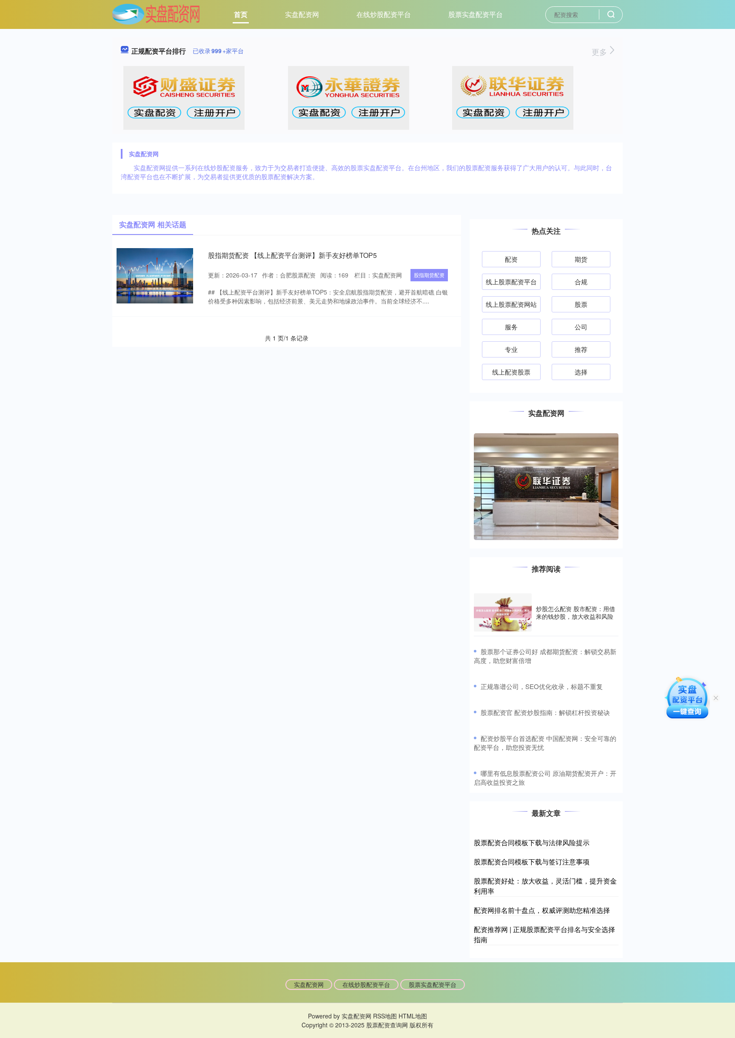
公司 (581, 326)
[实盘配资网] (155, 13)
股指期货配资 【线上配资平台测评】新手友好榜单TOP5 (292, 255)
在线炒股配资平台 (383, 14)
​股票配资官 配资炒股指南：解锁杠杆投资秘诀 (545, 712)
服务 (511, 326)
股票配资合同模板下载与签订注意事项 (532, 861)
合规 (581, 281)
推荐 (581, 349)
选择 (581, 371)
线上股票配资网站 (511, 304)
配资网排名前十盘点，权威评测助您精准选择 (542, 910)
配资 (511, 258)
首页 (241, 14)
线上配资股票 (511, 371)
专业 (511, 349)
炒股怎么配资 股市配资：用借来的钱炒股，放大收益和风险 (575, 612)
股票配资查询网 (387, 1025)
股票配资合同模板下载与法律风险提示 (532, 842)
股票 (581, 304)
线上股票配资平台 (511, 281)
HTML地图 (413, 1016)
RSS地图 (385, 1016)
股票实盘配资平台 (475, 14)
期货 (581, 258)
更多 (600, 51)
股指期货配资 (429, 274)
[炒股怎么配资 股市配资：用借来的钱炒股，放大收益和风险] (503, 612)
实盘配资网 (302, 14)
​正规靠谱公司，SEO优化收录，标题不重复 (542, 686)
